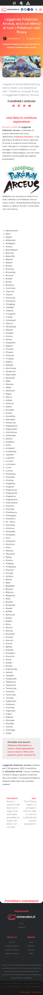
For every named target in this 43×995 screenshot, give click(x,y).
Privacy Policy (25, 992)
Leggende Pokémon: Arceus (14, 44)
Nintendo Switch (33, 44)
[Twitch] (31, 9)
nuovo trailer (11, 127)
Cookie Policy (37, 992)
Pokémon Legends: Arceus (25, 47)
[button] (36, 9)
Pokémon (10, 47)
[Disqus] (21, 865)
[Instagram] (28, 9)
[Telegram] (25, 9)
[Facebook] (22, 9)
